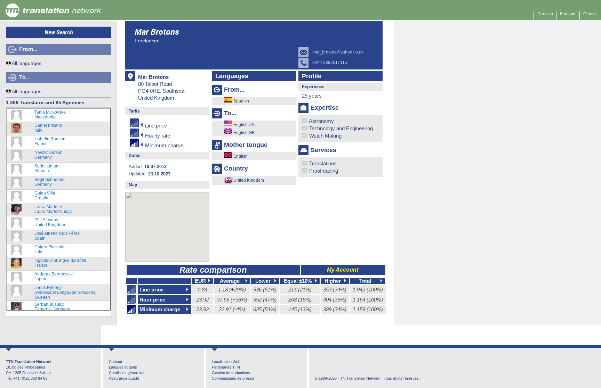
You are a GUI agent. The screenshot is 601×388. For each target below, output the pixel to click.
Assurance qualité (124, 378)
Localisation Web (226, 362)
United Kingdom (49, 222)
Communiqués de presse (233, 378)
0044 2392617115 (329, 62)
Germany (48, 155)
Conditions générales (126, 373)
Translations (322, 163)
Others (589, 13)
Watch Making (325, 136)
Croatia (44, 195)
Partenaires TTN (226, 367)
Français (568, 13)
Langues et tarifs (123, 367)
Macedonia (50, 114)
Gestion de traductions (231, 373)
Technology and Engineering (340, 128)
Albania (46, 168)
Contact (115, 362)
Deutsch (545, 13)
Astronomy (321, 121)
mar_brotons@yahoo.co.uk (337, 52)
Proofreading (323, 171)
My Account (342, 270)
